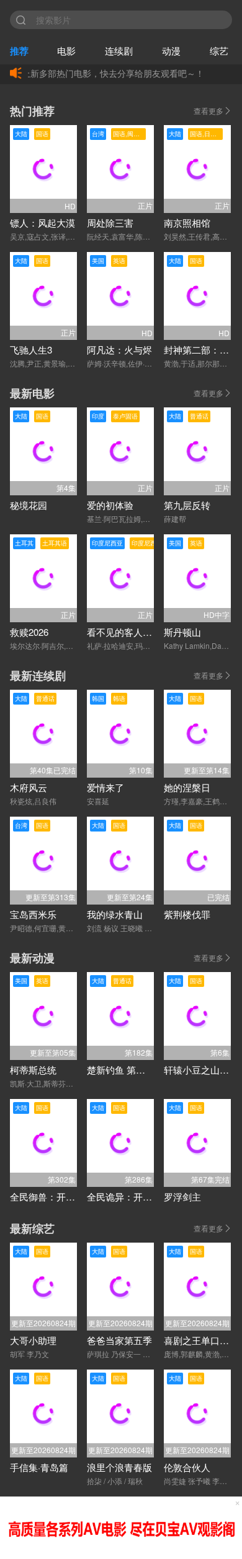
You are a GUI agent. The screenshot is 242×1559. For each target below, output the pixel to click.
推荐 (19, 51)
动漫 (171, 50)
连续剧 (119, 50)
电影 (66, 50)
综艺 (219, 50)
